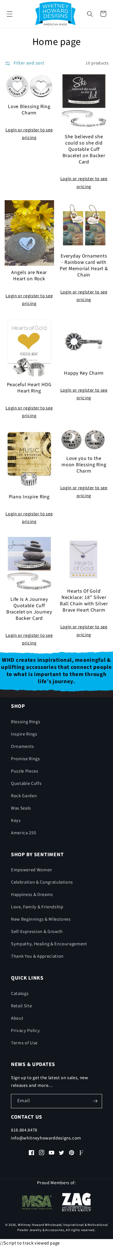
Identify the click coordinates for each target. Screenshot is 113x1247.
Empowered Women (31, 870)
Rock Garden (24, 796)
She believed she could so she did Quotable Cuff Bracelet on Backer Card (84, 149)
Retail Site (21, 1006)
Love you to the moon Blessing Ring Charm (83, 465)
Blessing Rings (25, 722)
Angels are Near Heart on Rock (29, 276)
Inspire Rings (24, 734)
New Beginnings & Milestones (41, 919)
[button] (9, 13)
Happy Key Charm (84, 373)
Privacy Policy (25, 1030)
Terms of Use (24, 1043)
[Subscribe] (95, 1101)
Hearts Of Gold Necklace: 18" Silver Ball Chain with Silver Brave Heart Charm (84, 600)
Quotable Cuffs (26, 783)
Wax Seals (21, 808)
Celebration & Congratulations (42, 882)
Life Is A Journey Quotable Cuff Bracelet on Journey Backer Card (29, 609)
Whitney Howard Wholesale (39, 1225)
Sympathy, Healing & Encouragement (49, 944)
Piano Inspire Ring (29, 497)
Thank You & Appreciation (37, 956)
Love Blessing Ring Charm (29, 110)
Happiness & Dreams (32, 894)
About (17, 1018)
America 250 (23, 833)
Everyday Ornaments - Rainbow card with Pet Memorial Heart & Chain (84, 265)
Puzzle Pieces (24, 771)
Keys (16, 820)
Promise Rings (25, 759)
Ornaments (22, 746)
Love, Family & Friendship (37, 907)
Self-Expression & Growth (37, 931)
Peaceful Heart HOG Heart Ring (29, 388)
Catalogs (20, 993)
